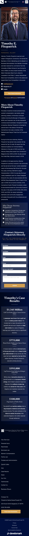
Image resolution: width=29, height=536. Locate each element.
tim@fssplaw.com (8, 84)
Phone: (4, 263)
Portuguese (7, 97)
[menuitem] (14, 443)
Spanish (15, 97)
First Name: (5, 245)
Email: (4, 257)
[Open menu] (26, 1)
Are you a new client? (8, 269)
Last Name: (5, 251)
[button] (23, 2)
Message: (5, 275)
